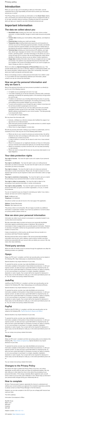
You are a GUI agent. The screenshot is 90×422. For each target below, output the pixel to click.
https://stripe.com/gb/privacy (21, 341)
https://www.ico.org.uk (18, 414)
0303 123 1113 (19, 410)
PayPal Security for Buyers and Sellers (31, 311)
